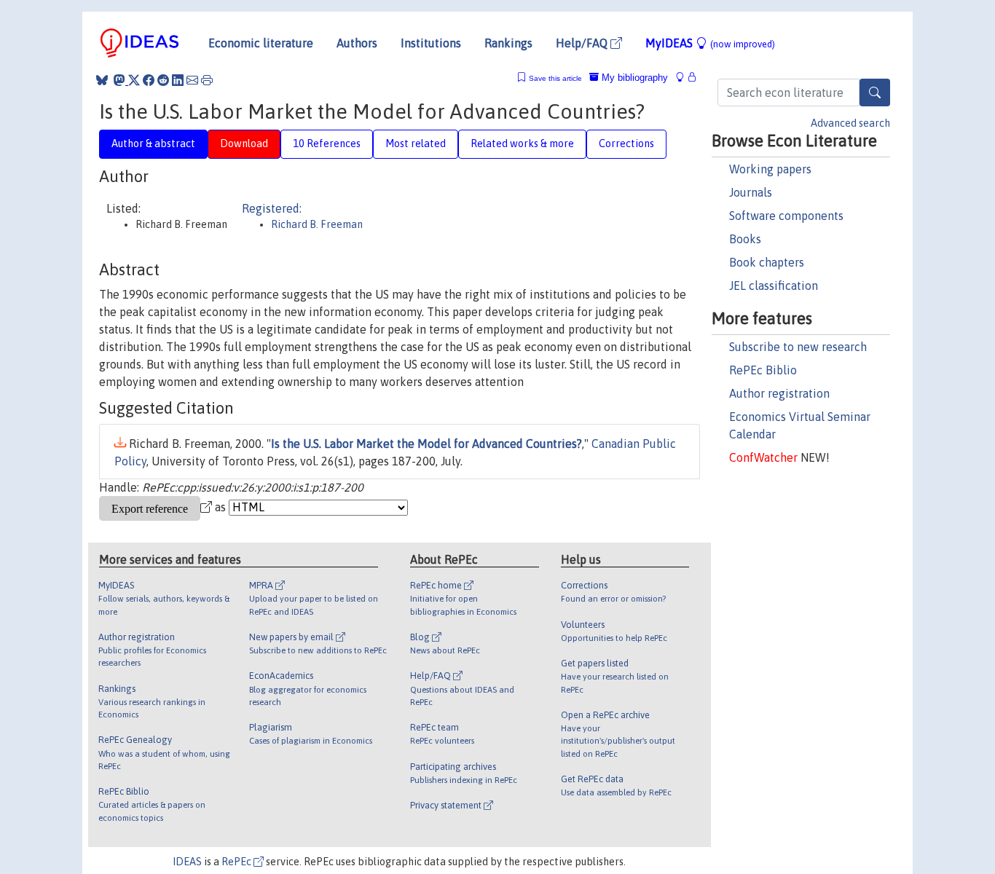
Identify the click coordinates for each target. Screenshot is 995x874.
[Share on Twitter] (134, 80)
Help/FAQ (583, 43)
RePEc (237, 861)
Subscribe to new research (798, 346)
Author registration (779, 393)
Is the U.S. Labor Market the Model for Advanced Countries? (426, 443)
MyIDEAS (710, 43)
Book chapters (766, 262)
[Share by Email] (192, 80)
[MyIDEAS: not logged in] (684, 77)
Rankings (508, 43)
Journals (750, 192)
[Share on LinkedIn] (178, 80)
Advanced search (850, 123)
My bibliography (633, 77)
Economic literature (260, 43)
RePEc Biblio (763, 370)
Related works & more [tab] (522, 143)
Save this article (555, 78)
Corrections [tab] (626, 143)
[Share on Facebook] (148, 80)
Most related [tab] (415, 143)
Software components (786, 215)
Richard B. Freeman (317, 224)
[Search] (875, 92)
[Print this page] (207, 80)
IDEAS (187, 861)
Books (745, 238)
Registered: (272, 208)
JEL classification (773, 285)
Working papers (770, 169)
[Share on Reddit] (163, 80)
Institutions (431, 43)
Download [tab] (244, 143)
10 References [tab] (327, 143)
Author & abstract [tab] (153, 143)
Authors (357, 43)
